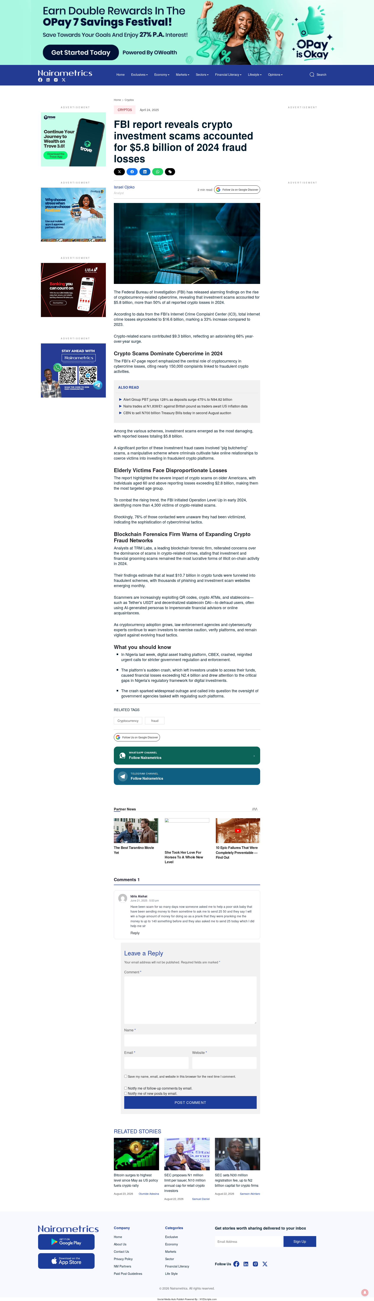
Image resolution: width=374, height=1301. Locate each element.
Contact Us (121, 1251)
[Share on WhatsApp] (157, 171)
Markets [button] (181, 74)
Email (129, 1052)
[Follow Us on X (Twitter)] (265, 1263)
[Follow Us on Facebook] (236, 1263)
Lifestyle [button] (253, 74)
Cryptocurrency (128, 720)
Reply (135, 932)
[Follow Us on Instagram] (255, 1263)
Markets (170, 1251)
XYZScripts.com (208, 1299)
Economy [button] (160, 74)
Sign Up (299, 1241)
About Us (120, 1244)
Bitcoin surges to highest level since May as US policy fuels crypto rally (136, 1180)
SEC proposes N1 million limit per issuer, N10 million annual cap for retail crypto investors (185, 1182)
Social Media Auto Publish (170, 1299)
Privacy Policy (123, 1259)
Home (120, 74)
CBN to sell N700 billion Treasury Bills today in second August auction (177, 412)
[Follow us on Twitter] (63, 79)
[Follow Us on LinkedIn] (246, 1263)
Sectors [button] (201, 74)
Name (130, 1029)
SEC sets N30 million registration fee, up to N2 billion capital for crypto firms (236, 1180)
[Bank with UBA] (73, 290)
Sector (169, 1259)
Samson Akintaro (250, 1193)
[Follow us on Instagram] (56, 79)
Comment (132, 971)
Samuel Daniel (201, 1199)
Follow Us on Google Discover (240, 189)
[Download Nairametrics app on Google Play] (66, 1242)
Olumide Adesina (149, 1193)
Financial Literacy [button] (227, 74)
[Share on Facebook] (132, 171)
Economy (171, 1244)
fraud (154, 720)
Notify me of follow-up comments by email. (160, 1088)
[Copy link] (170, 171)
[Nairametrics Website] (65, 72)
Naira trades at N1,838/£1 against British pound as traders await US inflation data (185, 406)
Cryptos (129, 99)
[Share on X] (119, 171)
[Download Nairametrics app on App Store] (66, 1261)
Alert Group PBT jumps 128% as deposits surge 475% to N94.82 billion (177, 399)
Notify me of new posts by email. (152, 1093)
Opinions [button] (274, 74)
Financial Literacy (177, 1266)
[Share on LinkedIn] (144, 171)
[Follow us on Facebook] (40, 79)
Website (199, 1052)
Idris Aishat (139, 896)
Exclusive (171, 1237)
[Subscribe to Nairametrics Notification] (364, 1292)
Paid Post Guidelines (128, 1273)
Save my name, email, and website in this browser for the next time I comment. (182, 1076)
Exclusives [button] (138, 74)
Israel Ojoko (124, 187)
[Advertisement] (300, 139)
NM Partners (122, 1266)
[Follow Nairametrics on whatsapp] (73, 370)
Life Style (171, 1273)
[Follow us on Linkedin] (48, 79)
